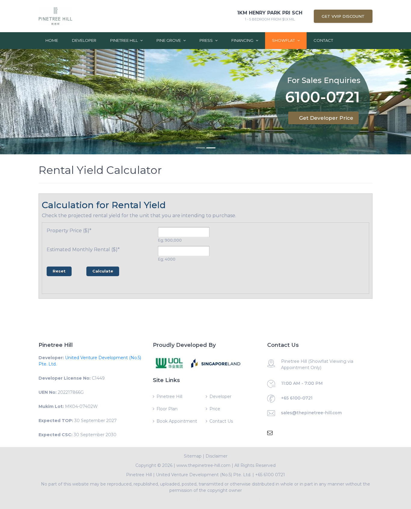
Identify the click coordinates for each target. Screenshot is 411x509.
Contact (323, 40)
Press (206, 40)
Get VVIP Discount (343, 16)
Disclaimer (216, 456)
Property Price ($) (69, 230)
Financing (242, 40)
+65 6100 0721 (270, 474)
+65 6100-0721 (297, 398)
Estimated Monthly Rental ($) (83, 249)
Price (214, 409)
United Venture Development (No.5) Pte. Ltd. (203, 474)
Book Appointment (176, 421)
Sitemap (193, 456)
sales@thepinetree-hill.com (311, 412)
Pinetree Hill (124, 40)
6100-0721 (322, 98)
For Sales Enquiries (323, 80)
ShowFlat (284, 40)
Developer (84, 40)
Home (51, 40)
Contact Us (221, 421)
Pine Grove (169, 40)
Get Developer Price (326, 118)
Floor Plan (167, 409)
